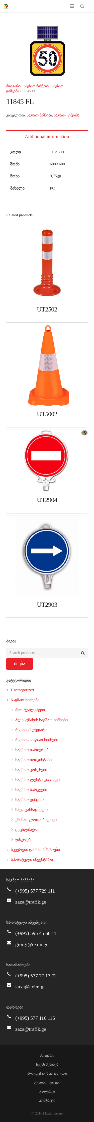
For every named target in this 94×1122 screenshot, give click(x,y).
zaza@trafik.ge (30, 902)
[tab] (47, 136)
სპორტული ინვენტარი (32, 859)
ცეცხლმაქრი (27, 829)
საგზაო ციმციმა (66, 115)
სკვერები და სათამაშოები (35, 849)
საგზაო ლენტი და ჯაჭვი (37, 780)
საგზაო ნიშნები (36, 86)
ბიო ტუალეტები (30, 710)
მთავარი (13, 86)
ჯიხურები (23, 839)
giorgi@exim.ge (31, 944)
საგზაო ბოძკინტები (33, 760)
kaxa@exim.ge (30, 986)
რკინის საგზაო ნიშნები (36, 740)
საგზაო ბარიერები (32, 750)
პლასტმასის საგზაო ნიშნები (41, 720)
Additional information (47, 136)
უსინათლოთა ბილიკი (36, 819)
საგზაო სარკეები (31, 790)
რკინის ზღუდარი (31, 730)
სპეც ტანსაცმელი (31, 810)
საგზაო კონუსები (31, 770)
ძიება (19, 663)
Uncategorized (22, 690)
